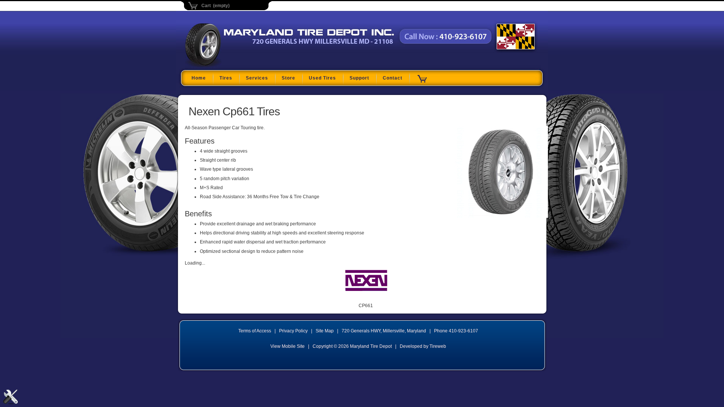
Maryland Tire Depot (232, 65)
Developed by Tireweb (423, 346)
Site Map (325, 331)
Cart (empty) (215, 5)
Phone (456, 331)
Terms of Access (254, 331)
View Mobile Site (287, 346)
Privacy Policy (293, 331)
